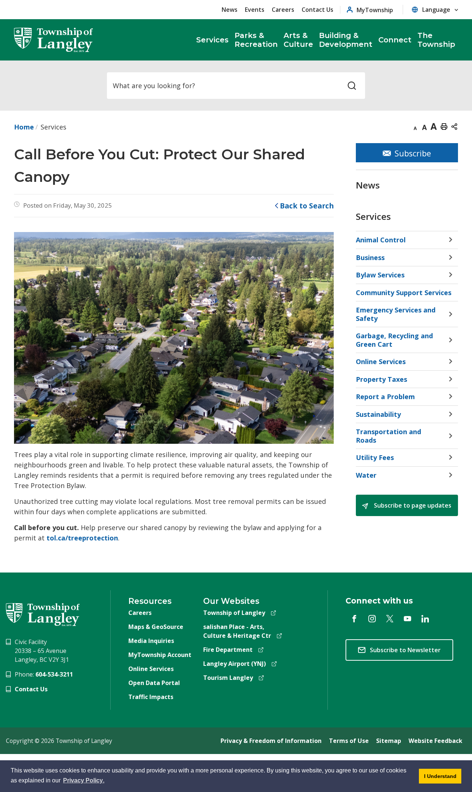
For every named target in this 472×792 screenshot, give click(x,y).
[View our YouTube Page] (407, 618)
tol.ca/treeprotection (82, 537)
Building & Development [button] (345, 40)
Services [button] (212, 39)
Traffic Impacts (150, 697)
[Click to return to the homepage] (53, 40)
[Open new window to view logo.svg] (43, 614)
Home (24, 126)
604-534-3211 (54, 674)
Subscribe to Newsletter (405, 650)
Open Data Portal (154, 683)
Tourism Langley (228, 678)
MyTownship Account (159, 655)
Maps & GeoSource (155, 627)
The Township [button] (436, 40)
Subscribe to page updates (411, 505)
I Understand (438, 778)
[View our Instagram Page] (372, 618)
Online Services (151, 669)
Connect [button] (395, 39)
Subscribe (413, 153)
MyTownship (375, 10)
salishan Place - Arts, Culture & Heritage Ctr (237, 631)
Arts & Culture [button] (298, 40)
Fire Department (228, 650)
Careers (283, 9)
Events (254, 9)
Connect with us (379, 600)
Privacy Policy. (84, 781)
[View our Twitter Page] (389, 618)
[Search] (352, 85)
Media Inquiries (151, 641)
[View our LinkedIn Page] (425, 618)
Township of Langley (234, 613)
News (229, 9)
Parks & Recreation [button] (256, 40)
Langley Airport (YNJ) (234, 664)
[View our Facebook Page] (354, 618)
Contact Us (317, 9)
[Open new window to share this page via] (454, 126)
